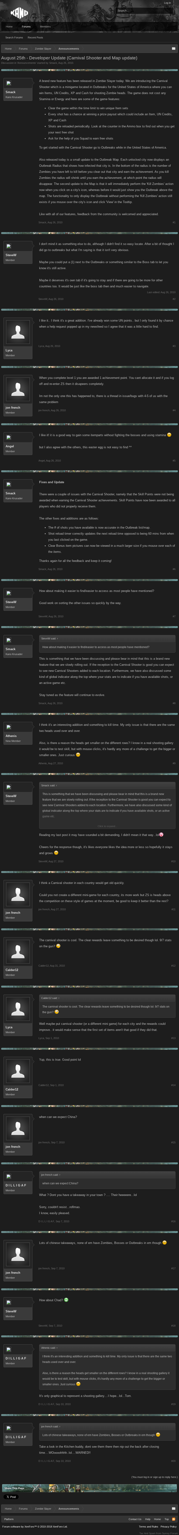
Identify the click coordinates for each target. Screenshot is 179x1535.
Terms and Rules (148, 1526)
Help (147, 1519)
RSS (174, 1519)
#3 (174, 346)
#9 (174, 763)
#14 (173, 1085)
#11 (174, 909)
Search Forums (14, 37)
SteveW (11, 255)
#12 (173, 965)
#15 (173, 1142)
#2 (174, 299)
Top (167, 1519)
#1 (174, 222)
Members (45, 26)
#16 (173, 1221)
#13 (173, 1038)
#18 (173, 1325)
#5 (174, 460)
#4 (174, 410)
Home (9, 26)
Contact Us (135, 1519)
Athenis (11, 736)
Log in (167, 2)
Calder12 (12, 970)
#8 (174, 703)
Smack (53, 62)
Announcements (26, 62)
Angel (10, 446)
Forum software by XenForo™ (35, 1526)
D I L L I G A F (16, 1185)
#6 (174, 569)
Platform (9, 1519)
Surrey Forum (170, 1533)
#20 (173, 1461)
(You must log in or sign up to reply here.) (154, 1477)
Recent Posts (35, 37)
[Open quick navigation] (174, 49)
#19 (173, 1404)
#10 (173, 861)
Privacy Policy (169, 1526)
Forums (26, 26)
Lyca (9, 350)
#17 (173, 1268)
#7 (174, 616)
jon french (13, 407)
